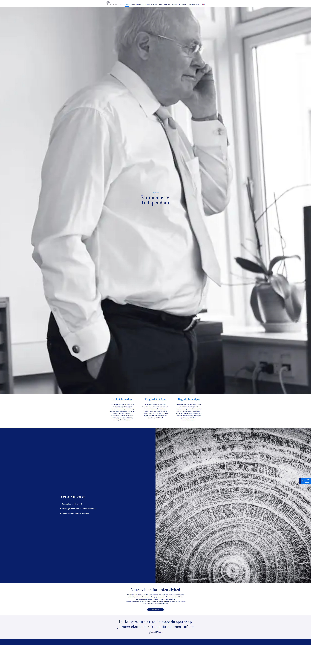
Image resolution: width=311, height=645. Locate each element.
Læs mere (155, 609)
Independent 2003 (194, 4)
